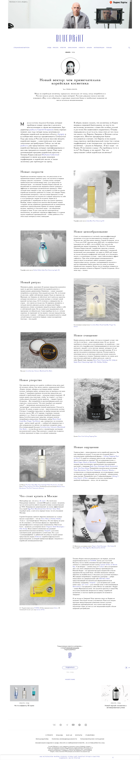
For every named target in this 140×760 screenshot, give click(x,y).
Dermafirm (77, 586)
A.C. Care (85, 584)
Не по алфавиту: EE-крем (24, 705)
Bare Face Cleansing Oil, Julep (104, 360)
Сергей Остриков (45, 130)
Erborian (38, 537)
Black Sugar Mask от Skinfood (85, 462)
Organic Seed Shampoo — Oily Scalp (103, 546)
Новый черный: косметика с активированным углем (116, 706)
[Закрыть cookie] (113, 757)
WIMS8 (93, 560)
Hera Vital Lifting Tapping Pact (87, 436)
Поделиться (70, 667)
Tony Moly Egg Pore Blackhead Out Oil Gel (92, 547)
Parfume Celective (50, 155)
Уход (72, 672)
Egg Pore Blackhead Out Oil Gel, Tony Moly (44, 509)
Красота (22, 703)
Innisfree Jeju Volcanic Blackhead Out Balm (39, 371)
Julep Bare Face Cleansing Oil (95, 221)
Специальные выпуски (21, 47)
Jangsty (61, 134)
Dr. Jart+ (43, 501)
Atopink (92, 582)
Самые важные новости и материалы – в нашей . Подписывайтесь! (70, 647)
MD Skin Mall (104, 578)
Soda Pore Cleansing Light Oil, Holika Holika (90, 362)
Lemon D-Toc (41, 609)
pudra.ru (33, 130)
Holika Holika (56, 519)
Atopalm (47, 531)
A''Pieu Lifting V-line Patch (31, 486)
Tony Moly (45, 519)
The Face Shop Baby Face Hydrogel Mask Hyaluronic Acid (43, 484)
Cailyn (101, 566)
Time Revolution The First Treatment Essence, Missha (94, 470)
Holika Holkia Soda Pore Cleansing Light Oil (46, 270)
